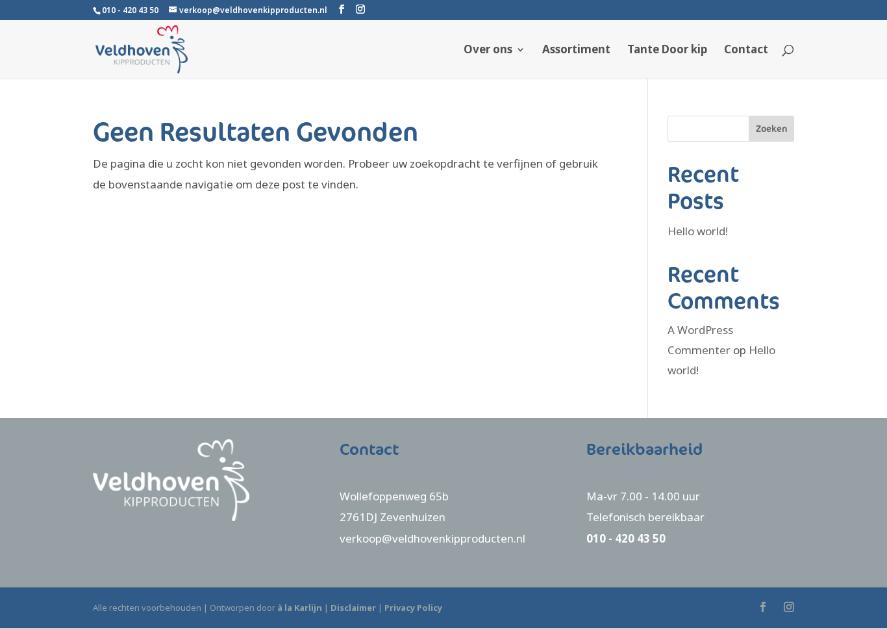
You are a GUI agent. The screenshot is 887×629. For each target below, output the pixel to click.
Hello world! (698, 231)
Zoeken (771, 129)
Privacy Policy (413, 607)
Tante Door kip (667, 51)
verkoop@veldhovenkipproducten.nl (432, 538)
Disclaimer (353, 607)
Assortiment (576, 51)
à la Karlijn (299, 607)
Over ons (488, 51)
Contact (746, 51)
